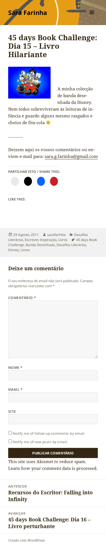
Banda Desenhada (40, 244)
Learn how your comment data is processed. (53, 468)
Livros (63, 239)
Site (12, 411)
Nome (15, 367)
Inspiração (48, 239)
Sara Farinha (27, 12)
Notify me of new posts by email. (40, 441)
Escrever (31, 239)
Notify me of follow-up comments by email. (49, 433)
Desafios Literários (71, 244)
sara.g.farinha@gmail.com (71, 156)
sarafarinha (56, 234)
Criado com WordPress (26, 540)
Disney (13, 249)
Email (15, 389)
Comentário (22, 297)
